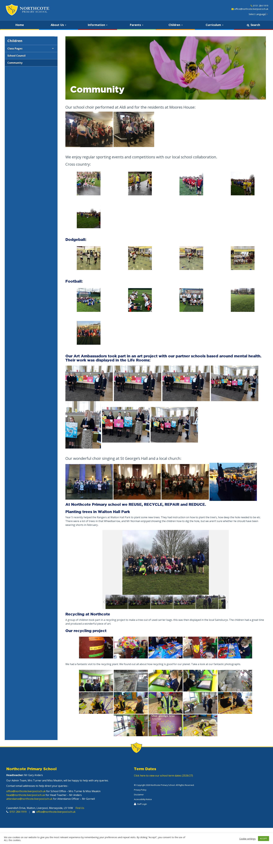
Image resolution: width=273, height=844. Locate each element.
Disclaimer (139, 794)
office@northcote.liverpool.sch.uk (251, 8)
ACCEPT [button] (263, 838)
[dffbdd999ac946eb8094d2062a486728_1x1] (184, 601)
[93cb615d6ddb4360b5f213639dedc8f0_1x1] (162, 601)
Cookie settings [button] (247, 838)
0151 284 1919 (260, 5)
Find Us (80, 808)
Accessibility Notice (143, 799)
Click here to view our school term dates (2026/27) (163, 775)
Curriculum (214, 25)
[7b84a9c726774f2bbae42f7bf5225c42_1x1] (207, 601)
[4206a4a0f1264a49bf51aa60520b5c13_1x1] (139, 601)
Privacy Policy (140, 789)
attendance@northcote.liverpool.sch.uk (29, 799)
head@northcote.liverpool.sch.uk (25, 795)
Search (255, 25)
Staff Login (142, 804)
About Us (58, 25)
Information (97, 25)
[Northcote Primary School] (27, 9)
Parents (136, 25)
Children (175, 25)
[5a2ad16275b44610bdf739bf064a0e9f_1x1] (117, 601)
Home (19, 25)
